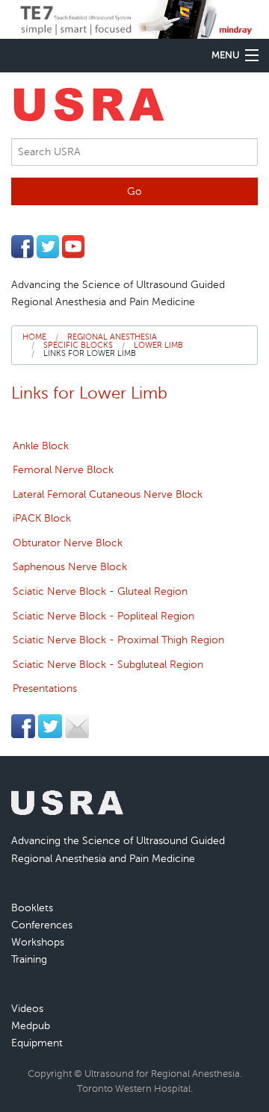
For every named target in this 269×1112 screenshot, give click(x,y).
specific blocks (78, 345)
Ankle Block (41, 446)
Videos (27, 1008)
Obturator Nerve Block (68, 543)
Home (34, 337)
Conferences (41, 925)
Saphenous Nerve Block (70, 566)
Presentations (45, 688)
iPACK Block (42, 518)
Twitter (48, 246)
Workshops (37, 942)
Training (29, 959)
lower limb (158, 345)
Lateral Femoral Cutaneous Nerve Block (107, 494)
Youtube (73, 246)
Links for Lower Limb (89, 353)
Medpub (30, 1025)
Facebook (22, 246)
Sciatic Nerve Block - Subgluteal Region (108, 664)
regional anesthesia (112, 337)
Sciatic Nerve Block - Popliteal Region (103, 616)
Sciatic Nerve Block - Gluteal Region (100, 591)
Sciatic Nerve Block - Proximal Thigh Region (118, 640)
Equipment (37, 1043)
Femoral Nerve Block (63, 469)
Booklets (32, 907)
